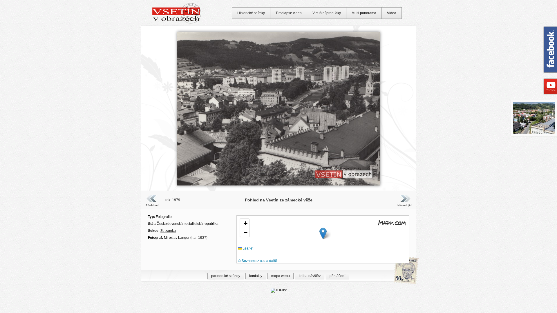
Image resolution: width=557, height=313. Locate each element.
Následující (404, 205)
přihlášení (337, 276)
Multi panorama (364, 13)
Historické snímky (251, 13)
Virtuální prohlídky (326, 13)
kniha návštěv (310, 276)
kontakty (255, 276)
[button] (323, 233)
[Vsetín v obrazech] (176, 23)
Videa (391, 13)
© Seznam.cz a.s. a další (257, 260)
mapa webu (280, 276)
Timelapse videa (289, 13)
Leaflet (247, 247)
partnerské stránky (225, 276)
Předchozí (152, 205)
